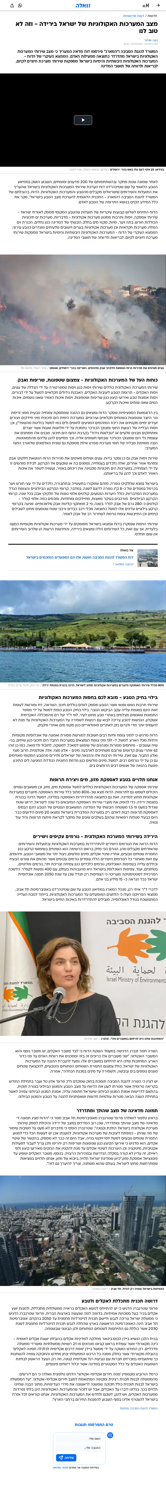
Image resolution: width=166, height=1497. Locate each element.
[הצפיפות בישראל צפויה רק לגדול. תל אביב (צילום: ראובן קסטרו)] (83, 1234)
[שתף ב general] (12, 5)
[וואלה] (83, 5)
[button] (146, 5)
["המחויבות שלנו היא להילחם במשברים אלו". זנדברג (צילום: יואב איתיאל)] (83, 977)
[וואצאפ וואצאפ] (20, 5)
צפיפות (124, 1408)
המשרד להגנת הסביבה (144, 1408)
